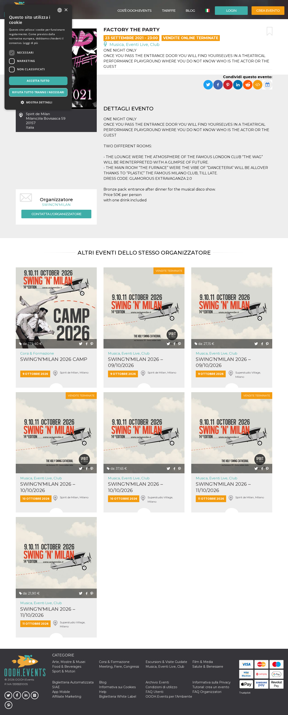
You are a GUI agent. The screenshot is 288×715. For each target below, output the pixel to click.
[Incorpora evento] (257, 84)
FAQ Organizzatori (206, 692)
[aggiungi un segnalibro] (269, 31)
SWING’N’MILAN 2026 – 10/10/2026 (47, 487)
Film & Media (202, 662)
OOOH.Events (24, 679)
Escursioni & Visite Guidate (166, 662)
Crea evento (268, 10)
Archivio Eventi (157, 682)
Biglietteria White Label (117, 697)
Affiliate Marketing (66, 697)
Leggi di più (30, 43)
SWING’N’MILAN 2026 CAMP (53, 359)
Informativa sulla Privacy (211, 682)
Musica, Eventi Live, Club (134, 44)
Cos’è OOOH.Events (134, 10)
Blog (190, 10)
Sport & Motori (63, 671)
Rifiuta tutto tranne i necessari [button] (38, 92)
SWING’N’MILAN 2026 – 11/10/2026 (223, 487)
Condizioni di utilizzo (161, 687)
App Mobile (61, 692)
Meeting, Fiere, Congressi (119, 667)
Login (231, 10)
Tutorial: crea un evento (210, 687)
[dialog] (38, 57)
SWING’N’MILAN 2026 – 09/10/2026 (135, 362)
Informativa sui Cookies (117, 687)
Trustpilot (244, 692)
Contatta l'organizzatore (56, 214)
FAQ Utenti (154, 692)
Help (102, 692)
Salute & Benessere (207, 667)
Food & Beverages (66, 667)
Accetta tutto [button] (38, 81)
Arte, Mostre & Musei (68, 662)
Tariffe (168, 10)
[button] (38, 102)
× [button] (66, 10)
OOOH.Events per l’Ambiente (169, 697)
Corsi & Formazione (37, 353)
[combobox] (59, 10)
